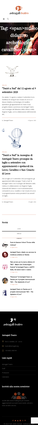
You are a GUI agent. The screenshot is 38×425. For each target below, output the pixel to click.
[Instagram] (20, 421)
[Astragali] (19, 10)
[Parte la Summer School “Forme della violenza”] (5, 245)
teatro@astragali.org (12, 346)
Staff (3, 368)
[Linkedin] (18, 421)
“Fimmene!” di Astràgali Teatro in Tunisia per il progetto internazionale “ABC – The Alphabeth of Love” (22, 279)
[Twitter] (15, 421)
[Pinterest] (25, 421)
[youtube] (23, 421)
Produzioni (5, 373)
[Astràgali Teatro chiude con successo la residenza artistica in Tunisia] (5, 255)
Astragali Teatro (8, 120)
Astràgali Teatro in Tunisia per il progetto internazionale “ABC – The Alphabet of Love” (21, 291)
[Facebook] (13, 421)
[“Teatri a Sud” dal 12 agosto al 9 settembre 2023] (12, 71)
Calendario (5, 377)
